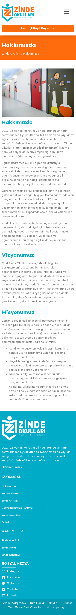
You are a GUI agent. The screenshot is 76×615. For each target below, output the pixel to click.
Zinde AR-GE (9, 501)
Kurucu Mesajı (10, 493)
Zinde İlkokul (9, 548)
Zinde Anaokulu (11, 540)
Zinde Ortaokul (11, 555)
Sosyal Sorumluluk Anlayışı (17, 508)
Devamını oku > (12, 467)
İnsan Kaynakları (11, 515)
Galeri (5, 522)
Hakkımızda (9, 486)
